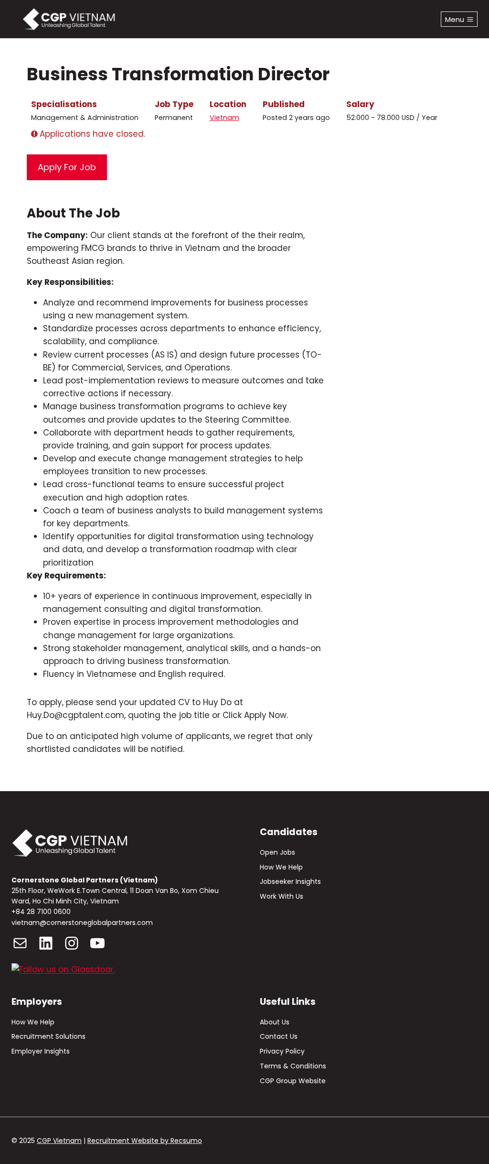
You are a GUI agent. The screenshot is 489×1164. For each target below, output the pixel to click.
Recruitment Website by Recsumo (144, 1140)
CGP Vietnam (59, 1140)
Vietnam (224, 117)
